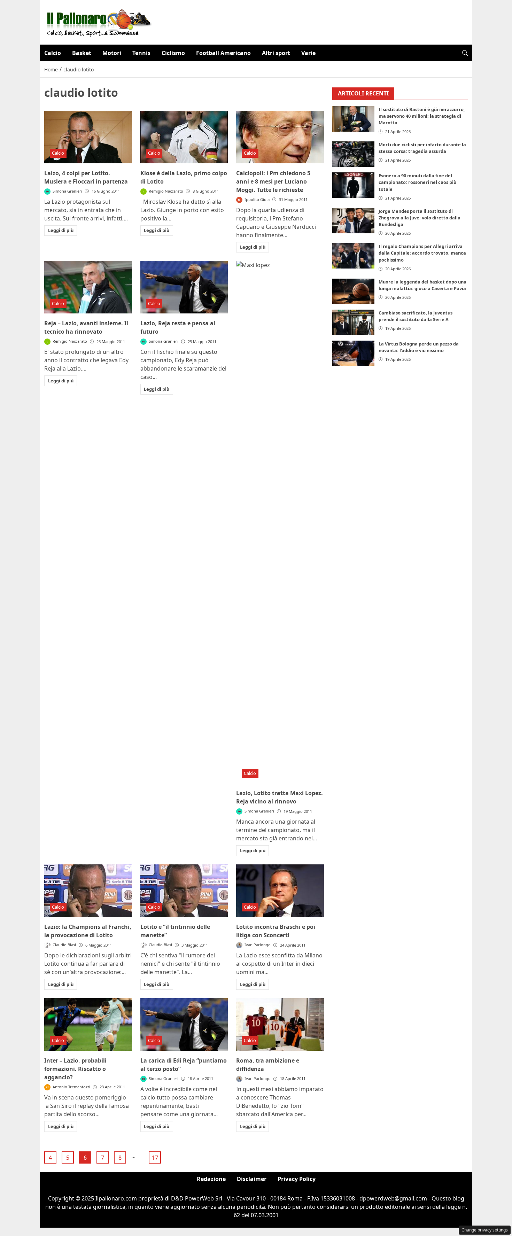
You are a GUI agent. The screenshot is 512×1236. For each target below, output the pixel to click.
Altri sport (276, 53)
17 (155, 1157)
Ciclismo (173, 53)
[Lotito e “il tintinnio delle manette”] (184, 890)
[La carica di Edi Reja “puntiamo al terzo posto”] (184, 1024)
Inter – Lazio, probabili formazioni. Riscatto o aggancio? (75, 1069)
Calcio (52, 53)
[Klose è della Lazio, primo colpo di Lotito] (184, 137)
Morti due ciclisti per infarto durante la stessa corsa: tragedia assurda (422, 147)
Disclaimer (251, 1179)
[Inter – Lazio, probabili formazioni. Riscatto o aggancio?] (88, 1024)
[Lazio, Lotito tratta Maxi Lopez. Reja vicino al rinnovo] (280, 522)
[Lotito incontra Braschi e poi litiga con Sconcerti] (280, 890)
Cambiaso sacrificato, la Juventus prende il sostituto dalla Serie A (415, 316)
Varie (308, 53)
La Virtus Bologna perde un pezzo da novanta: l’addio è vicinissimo (419, 347)
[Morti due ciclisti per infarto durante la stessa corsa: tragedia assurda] (353, 154)
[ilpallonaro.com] (98, 21)
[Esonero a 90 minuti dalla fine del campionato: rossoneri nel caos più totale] (353, 185)
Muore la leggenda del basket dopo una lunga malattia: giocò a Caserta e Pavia (422, 285)
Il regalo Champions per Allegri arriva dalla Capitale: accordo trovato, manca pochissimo (422, 253)
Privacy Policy (297, 1179)
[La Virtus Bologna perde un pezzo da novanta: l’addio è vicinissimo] (353, 353)
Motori (111, 53)
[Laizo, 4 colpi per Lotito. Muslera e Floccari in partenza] (88, 137)
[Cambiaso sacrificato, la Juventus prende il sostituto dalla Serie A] (353, 322)
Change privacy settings (484, 1230)
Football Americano (223, 53)
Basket (81, 53)
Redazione (211, 1179)
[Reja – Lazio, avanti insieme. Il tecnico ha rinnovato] (88, 287)
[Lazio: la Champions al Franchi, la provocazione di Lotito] (88, 890)
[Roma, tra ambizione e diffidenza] (280, 1024)
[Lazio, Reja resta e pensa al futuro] (184, 287)
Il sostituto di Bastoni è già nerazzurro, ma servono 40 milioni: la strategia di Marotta (422, 116)
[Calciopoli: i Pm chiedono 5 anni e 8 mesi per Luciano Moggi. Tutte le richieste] (280, 137)
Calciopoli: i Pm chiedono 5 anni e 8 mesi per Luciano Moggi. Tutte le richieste (273, 181)
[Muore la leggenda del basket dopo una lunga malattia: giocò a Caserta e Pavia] (353, 291)
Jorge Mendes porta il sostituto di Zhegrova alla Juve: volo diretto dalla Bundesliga (419, 217)
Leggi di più (60, 230)
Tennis (141, 53)
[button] (465, 53)
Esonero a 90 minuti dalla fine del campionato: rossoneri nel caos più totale (417, 182)
